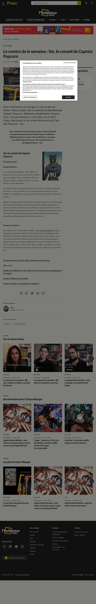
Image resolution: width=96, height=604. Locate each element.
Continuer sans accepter (69, 62)
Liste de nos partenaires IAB (30, 92)
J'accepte (68, 97)
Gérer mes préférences (30, 97)
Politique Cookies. (27, 81)
